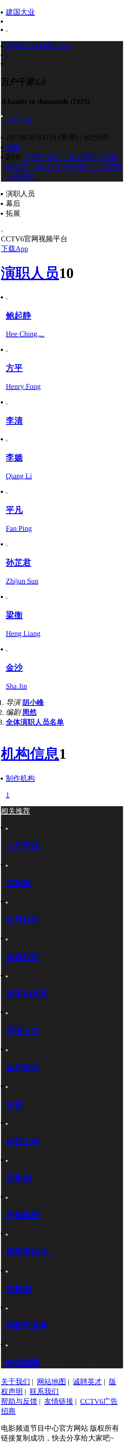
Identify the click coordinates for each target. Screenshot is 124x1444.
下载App (14, 249)
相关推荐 (15, 811)
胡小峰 (33, 702)
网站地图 (51, 1382)
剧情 (13, 147)
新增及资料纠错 (38, 46)
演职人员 (30, 273)
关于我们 (15, 1382)
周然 (29, 712)
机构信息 (30, 754)
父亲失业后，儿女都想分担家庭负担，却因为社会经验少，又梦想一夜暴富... (64, 167)
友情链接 (58, 1401)
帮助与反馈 (19, 1401)
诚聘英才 (87, 1382)
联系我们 (44, 1392)
